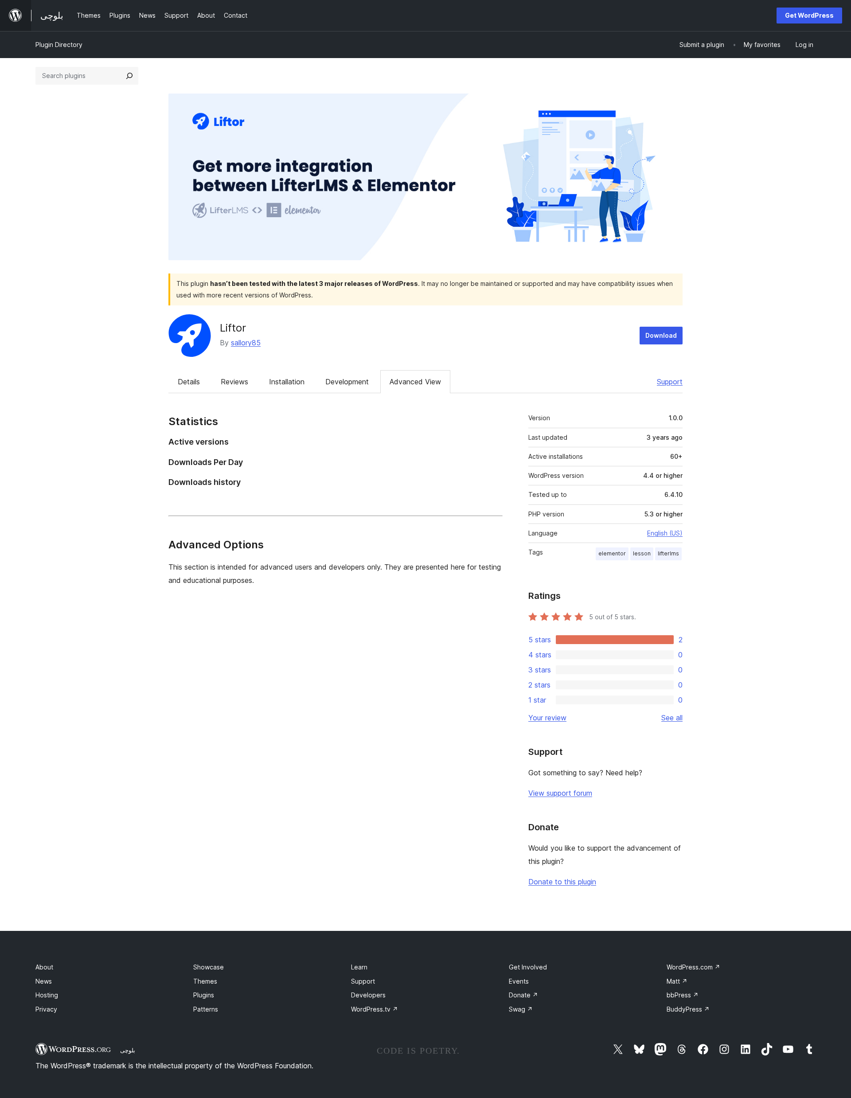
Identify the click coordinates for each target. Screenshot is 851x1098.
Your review (547, 717)
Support (670, 381)
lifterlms (668, 553)
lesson (642, 553)
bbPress (683, 995)
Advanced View (415, 381)
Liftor (233, 327)
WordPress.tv (374, 1009)
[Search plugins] (129, 76)
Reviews (234, 381)
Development (347, 381)
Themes (205, 981)
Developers (368, 995)
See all (672, 717)
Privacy (46, 1009)
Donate (523, 995)
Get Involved (528, 967)
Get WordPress (809, 15)
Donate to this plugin (562, 881)
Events (519, 981)
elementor (612, 553)
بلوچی (127, 1050)
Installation (286, 381)
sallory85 (246, 342)
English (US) (665, 533)
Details (189, 381)
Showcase (208, 967)
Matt (677, 981)
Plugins (203, 995)
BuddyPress (688, 1009)
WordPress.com (693, 967)
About (44, 967)
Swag (521, 1009)
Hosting (46, 995)
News (43, 981)
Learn (359, 967)
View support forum (560, 793)
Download (661, 335)
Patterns (205, 1009)
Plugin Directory (58, 44)
